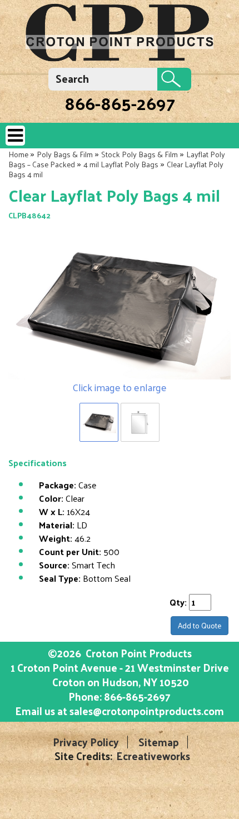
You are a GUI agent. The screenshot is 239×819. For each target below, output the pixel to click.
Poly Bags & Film (65, 154)
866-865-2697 (119, 103)
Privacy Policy (86, 742)
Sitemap (158, 742)
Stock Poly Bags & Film (139, 154)
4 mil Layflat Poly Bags (120, 164)
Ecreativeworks (153, 756)
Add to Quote (199, 625)
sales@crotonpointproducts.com (146, 710)
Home (18, 154)
